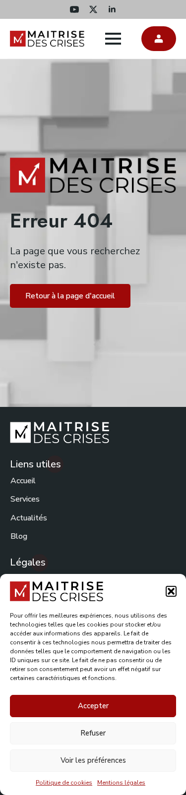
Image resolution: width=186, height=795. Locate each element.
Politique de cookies (64, 783)
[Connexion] (158, 38)
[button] (171, 591)
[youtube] (74, 9)
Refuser (93, 733)
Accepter (93, 706)
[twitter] (93, 9)
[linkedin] (112, 9)
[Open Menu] (113, 39)
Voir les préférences (93, 760)
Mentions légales (121, 783)
